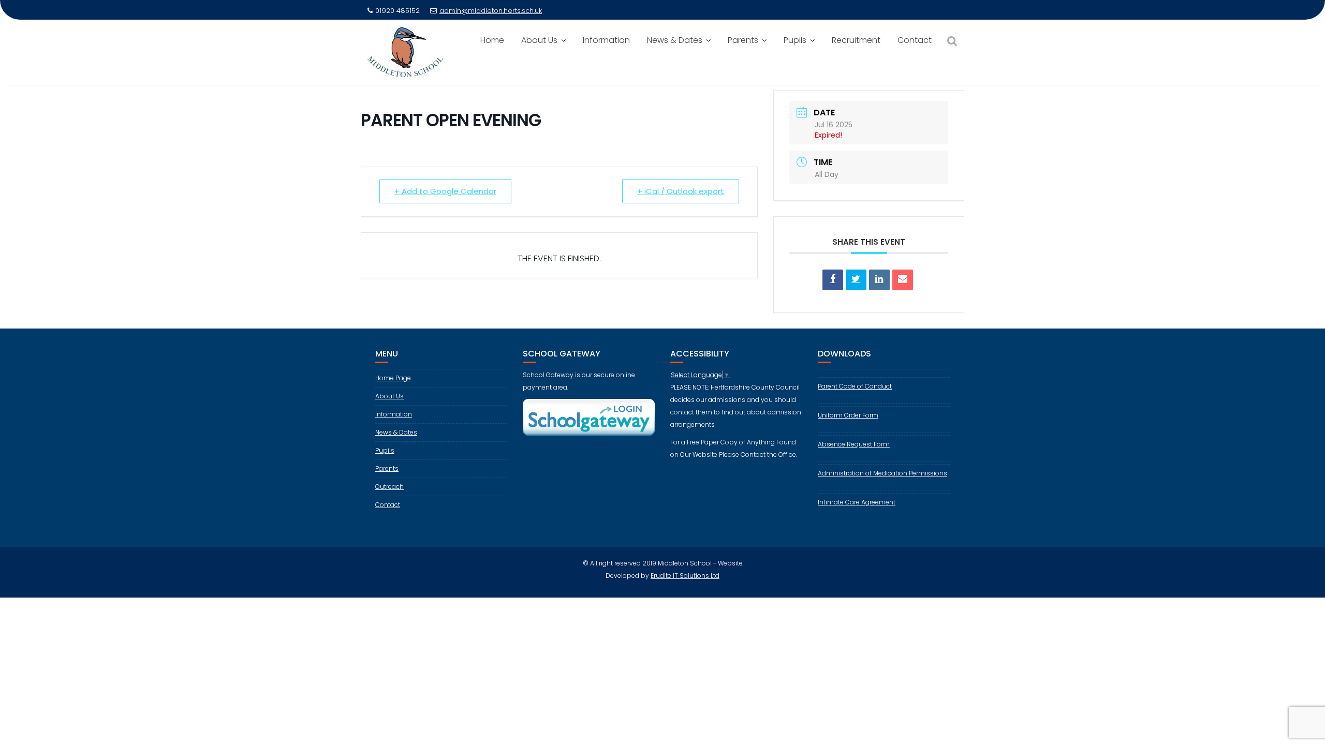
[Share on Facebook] (832, 280)
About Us (539, 40)
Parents (743, 40)
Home (492, 40)
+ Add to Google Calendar (445, 191)
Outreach (389, 486)
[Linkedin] (879, 280)
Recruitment (856, 40)
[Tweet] (856, 280)
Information (606, 40)
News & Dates (674, 40)
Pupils (795, 40)
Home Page (393, 378)
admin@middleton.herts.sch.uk (490, 11)
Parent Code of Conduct (855, 386)
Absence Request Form (854, 444)
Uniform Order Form (848, 415)
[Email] (902, 280)
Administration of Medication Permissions (882, 473)
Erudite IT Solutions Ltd (685, 575)
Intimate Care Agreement (856, 502)
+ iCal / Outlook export (680, 191)
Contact (914, 40)
